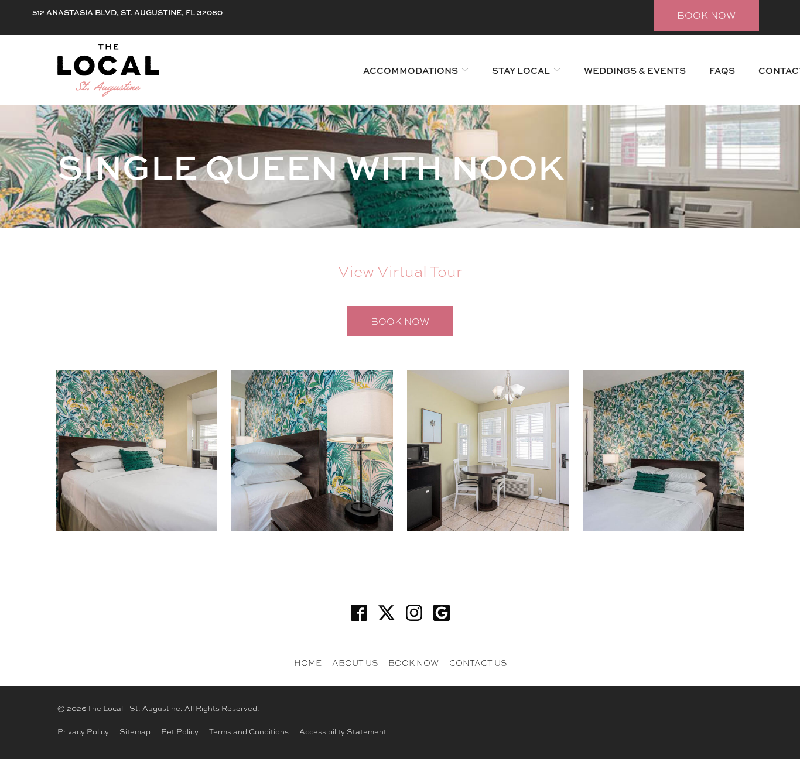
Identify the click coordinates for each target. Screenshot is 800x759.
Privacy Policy (83, 731)
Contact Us (478, 662)
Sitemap (135, 731)
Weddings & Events (635, 70)
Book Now (400, 321)
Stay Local (521, 70)
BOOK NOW (706, 15)
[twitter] (386, 612)
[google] (441, 612)
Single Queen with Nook (310, 166)
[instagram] (413, 612)
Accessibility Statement (343, 731)
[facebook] (358, 612)
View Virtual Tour (400, 270)
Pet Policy (180, 731)
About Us (355, 662)
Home (308, 662)
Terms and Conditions (249, 731)
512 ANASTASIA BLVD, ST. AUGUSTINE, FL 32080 (127, 12)
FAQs (722, 70)
